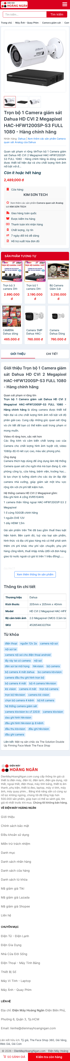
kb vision (10, 688)
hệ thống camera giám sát (21, 706)
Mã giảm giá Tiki (12, 888)
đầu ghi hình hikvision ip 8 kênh (24, 723)
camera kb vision (38, 694)
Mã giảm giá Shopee (15, 906)
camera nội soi (49, 643)
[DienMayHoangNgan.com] (19, 4)
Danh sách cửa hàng (15, 870)
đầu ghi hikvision (39, 728)
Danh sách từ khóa (14, 879)
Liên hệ (6, 915)
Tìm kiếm (56, 14)
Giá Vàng (61, 1040)
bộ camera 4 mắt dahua (19, 672)
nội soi (38, 660)
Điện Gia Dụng (11, 945)
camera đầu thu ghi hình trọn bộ (24, 677)
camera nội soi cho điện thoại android (28, 654)
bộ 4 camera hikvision (42, 683)
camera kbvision (53, 711)
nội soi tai (10, 649)
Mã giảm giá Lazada (15, 897)
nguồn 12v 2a (28, 643)
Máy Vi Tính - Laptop (16, 981)
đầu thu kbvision (15, 728)
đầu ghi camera (14, 734)
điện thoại (11, 643)
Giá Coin (17, 1043)
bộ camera (53, 666)
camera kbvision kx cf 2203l (22, 711)
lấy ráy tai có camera (18, 660)
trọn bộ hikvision (15, 694)
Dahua (21, 138)
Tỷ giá (24, 1040)
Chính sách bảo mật (15, 826)
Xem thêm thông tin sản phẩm (35, 574)
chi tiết (52, 354)
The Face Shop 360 (42, 1040)
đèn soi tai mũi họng (17, 666)
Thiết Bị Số (8, 972)
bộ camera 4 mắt (15, 683)
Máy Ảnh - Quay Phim (27, 22)
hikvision (38, 666)
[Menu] (64, 4)
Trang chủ (6, 22)
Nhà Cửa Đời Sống (14, 954)
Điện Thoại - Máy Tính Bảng (20, 963)
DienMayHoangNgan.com (30, 1050)
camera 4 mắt (27, 688)
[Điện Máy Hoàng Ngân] (19, 768)
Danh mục (8, 852)
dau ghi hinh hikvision (18, 717)
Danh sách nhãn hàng (16, 861)
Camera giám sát (51, 22)
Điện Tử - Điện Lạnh (15, 936)
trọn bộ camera (49, 688)
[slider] (10, 102)
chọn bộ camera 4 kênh (19, 700)
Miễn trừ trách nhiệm (15, 844)
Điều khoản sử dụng (15, 835)
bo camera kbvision (50, 672)
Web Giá (5, 1043)
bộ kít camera (45, 700)
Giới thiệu (17, 354)
